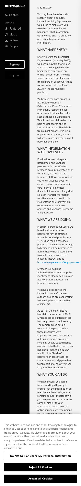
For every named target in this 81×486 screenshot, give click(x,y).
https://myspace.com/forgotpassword (59, 262)
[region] (40, 450)
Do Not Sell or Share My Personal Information (40, 456)
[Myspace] (15, 5)
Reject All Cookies (40, 467)
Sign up (15, 64)
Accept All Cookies (40, 478)
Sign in (15, 75)
